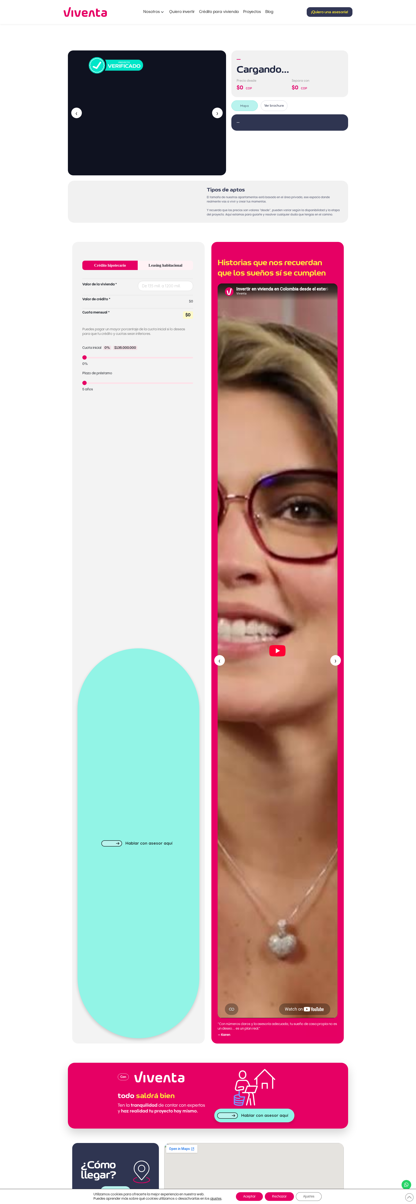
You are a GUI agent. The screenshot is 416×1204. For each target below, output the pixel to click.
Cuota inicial (109, 348)
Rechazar (279, 1196)
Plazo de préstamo (97, 373)
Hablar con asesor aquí (148, 843)
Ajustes (308, 1196)
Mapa (244, 106)
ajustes (215, 1198)
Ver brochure (274, 105)
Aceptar (249, 1196)
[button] (329, 12)
